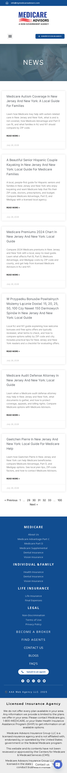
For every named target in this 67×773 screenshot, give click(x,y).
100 (60, 500)
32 (44, 500)
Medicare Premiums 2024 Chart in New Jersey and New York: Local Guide (32, 236)
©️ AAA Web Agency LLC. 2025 (26, 692)
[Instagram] (33, 680)
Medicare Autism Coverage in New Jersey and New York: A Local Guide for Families (33, 101)
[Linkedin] (38, 680)
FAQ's (33, 663)
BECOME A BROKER (33, 632)
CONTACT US (33, 648)
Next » (34, 504)
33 (49, 500)
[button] (10, 36)
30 (34, 500)
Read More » (13, 136)
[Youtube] (44, 680)
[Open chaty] (58, 764)
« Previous (11, 500)
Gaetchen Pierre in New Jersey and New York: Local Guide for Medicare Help (33, 443)
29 (28, 500)
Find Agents (33, 639)
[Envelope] (28, 680)
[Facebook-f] (22, 680)
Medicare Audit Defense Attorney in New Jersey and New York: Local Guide (33, 380)
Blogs (33, 655)
